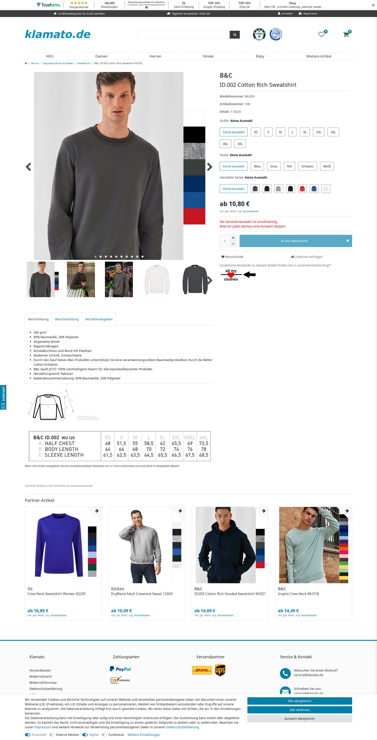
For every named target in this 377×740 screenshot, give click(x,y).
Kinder (208, 56)
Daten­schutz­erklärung (182, 727)
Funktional (116, 735)
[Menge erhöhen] (233, 238)
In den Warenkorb (294, 241)
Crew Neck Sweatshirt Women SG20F (56, 594)
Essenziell (39, 735)
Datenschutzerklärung (45, 689)
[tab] (38, 319)
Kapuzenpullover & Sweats (58, 63)
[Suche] (235, 35)
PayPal (94, 735)
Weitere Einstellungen (144, 735)
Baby (260, 56)
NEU (49, 56)
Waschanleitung (67, 319)
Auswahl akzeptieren (299, 718)
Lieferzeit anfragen (308, 257)
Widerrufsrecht (40, 676)
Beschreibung (38, 319)
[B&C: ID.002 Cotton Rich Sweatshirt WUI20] (119, 425)
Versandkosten (250, 211)
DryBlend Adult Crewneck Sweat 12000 (142, 594)
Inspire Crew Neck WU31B (298, 594)
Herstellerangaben (99, 319)
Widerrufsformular (43, 682)
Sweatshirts (83, 63)
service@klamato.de (308, 675)
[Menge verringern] (233, 244)
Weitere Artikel (318, 56)
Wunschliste (233, 257)
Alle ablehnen (300, 710)
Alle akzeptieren (300, 701)
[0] (347, 35)
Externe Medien (67, 735)
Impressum (42, 727)
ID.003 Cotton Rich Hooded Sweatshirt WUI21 (230, 594)
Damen (101, 56)
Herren (155, 56)
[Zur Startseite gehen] (26, 63)
